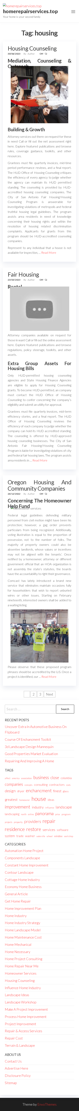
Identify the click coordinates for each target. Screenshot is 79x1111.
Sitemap (11, 1083)
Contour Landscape (19, 872)
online (31, 814)
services (49, 830)
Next (49, 694)
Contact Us (13, 1061)
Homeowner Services (20, 973)
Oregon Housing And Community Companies (39, 485)
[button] (73, 11)
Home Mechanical (18, 944)
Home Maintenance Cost (23, 937)
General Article (16, 894)
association (26, 778)
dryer (20, 791)
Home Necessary (17, 952)
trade (20, 836)
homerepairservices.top (30, 11)
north (23, 814)
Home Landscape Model (23, 930)
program (66, 814)
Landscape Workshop (20, 1002)
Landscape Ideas (17, 995)
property (18, 822)
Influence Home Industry (23, 988)
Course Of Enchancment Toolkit (28, 739)
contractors (57, 784)
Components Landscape (22, 858)
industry (38, 807)
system (10, 836)
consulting (41, 784)
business (41, 777)
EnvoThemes (47, 1104)
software (62, 830)
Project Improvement (20, 1024)
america (16, 778)
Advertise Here (16, 1068)
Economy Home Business (23, 887)
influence (49, 807)
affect (7, 778)
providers (32, 821)
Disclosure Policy (18, 1075)
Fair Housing (23, 274)
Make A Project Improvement (26, 1009)
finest (57, 791)
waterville (40, 836)
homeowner (24, 800)
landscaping (12, 814)
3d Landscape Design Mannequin (29, 747)
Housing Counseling (32, 48)
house (38, 798)
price (57, 814)
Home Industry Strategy (22, 923)
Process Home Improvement (26, 1016)
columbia (66, 778)
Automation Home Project (24, 851)
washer (30, 836)
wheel (50, 836)
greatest (11, 799)
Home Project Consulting (23, 959)
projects (8, 822)
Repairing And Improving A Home (29, 761)
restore (33, 829)
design (10, 790)
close (54, 777)
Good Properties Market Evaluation (31, 754)
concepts (28, 785)
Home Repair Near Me (22, 966)
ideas (51, 799)
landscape (64, 807)
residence (15, 829)
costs (68, 784)
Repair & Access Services (23, 1031)
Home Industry (16, 916)
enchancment (39, 790)
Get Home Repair (18, 901)
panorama (44, 813)
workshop (68, 836)
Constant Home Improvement (27, 865)
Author (31, 53)
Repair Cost (14, 1038)
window (58, 836)
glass (66, 791)
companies (14, 784)
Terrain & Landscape (20, 1045)
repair (49, 821)
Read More (48, 252)
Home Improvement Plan (23, 908)
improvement (17, 806)
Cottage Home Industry (22, 880)
